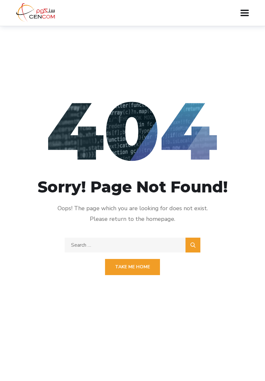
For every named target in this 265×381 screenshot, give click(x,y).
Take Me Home (132, 267)
